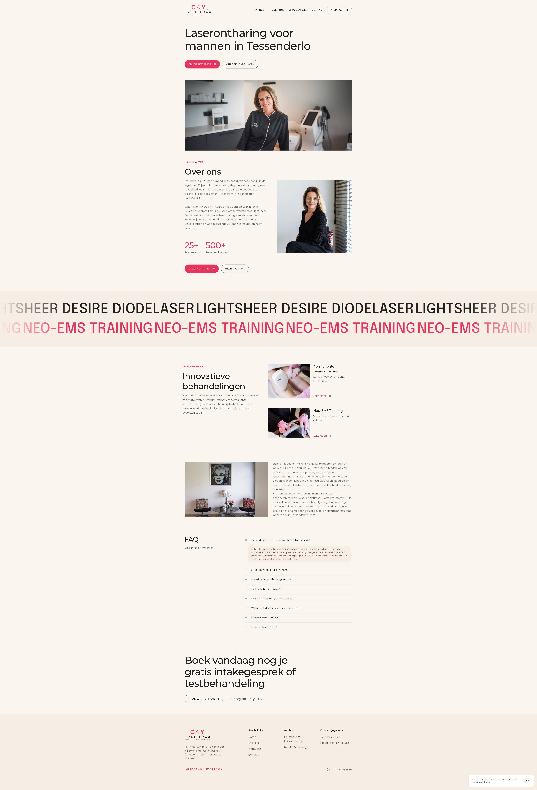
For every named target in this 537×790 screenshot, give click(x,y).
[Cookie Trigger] (328, 769)
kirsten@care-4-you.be (245, 699)
